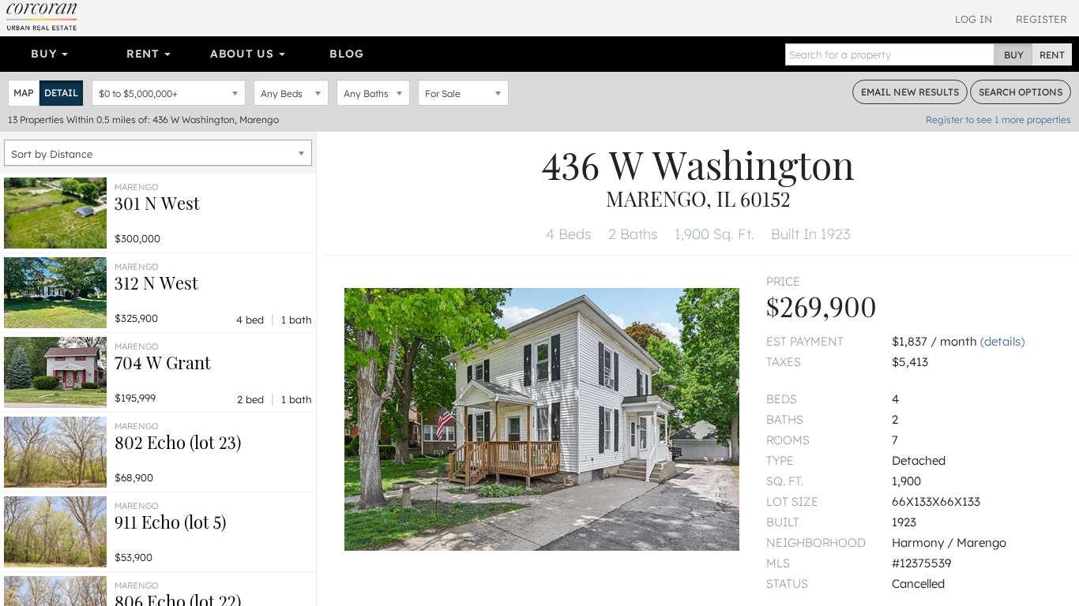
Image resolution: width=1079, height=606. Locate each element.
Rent (145, 54)
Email (910, 92)
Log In (973, 19)
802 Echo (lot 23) (178, 442)
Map (23, 93)
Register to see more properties (998, 119)
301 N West (157, 203)
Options (1020, 92)
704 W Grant (163, 362)
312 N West (156, 282)
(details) (1002, 341)
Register (1041, 19)
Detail (61, 93)
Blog (346, 54)
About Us (243, 54)
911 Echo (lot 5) (170, 521)
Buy (45, 54)
